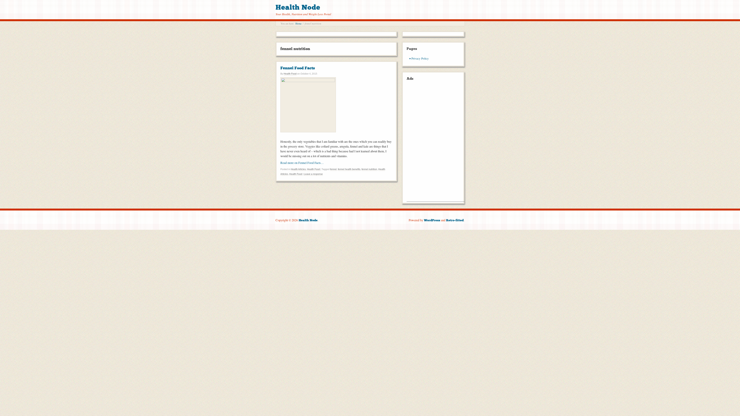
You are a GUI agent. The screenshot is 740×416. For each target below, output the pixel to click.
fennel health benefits (349, 169)
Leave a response (313, 174)
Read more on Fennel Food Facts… (302, 163)
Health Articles (298, 169)
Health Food (290, 73)
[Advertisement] (435, 143)
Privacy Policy (420, 58)
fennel (333, 169)
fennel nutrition (369, 169)
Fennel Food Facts (297, 68)
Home (298, 23)
